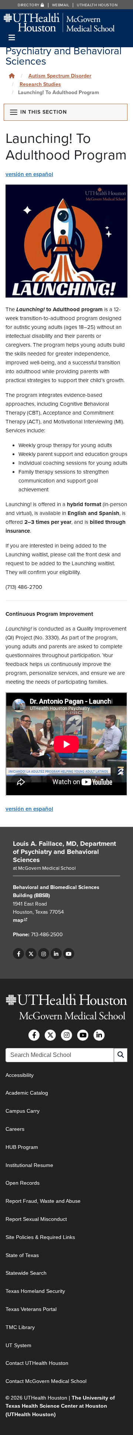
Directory (29, 5)
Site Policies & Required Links (40, 1237)
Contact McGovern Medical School (46, 1381)
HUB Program (22, 1147)
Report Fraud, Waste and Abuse (43, 1201)
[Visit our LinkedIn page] (56, 953)
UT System (18, 1345)
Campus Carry (23, 1111)
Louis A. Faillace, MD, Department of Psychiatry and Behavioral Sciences (64, 852)
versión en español (29, 174)
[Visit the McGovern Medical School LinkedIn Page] (99, 1035)
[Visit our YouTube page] (69, 953)
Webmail (60, 5)
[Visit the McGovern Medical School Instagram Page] (66, 1035)
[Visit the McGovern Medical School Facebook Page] (34, 1035)
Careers (15, 1129)
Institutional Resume (29, 1165)
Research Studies (40, 84)
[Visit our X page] (31, 953)
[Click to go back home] (11, 76)
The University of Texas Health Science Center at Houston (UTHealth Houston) (60, 1406)
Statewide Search (26, 1273)
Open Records (23, 1183)
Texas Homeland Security (35, 1291)
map (20, 920)
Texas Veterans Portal (31, 1309)
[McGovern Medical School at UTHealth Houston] (59, 22)
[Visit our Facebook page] (18, 953)
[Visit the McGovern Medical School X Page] (50, 1035)
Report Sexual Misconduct (36, 1219)
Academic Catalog (27, 1093)
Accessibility (20, 1075)
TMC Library (20, 1327)
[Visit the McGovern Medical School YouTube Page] (82, 1035)
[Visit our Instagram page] (43, 953)
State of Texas (22, 1255)
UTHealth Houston (97, 5)
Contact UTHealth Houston (37, 1363)
